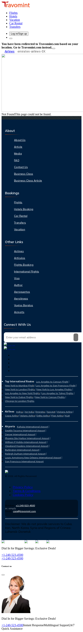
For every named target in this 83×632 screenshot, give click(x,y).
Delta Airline (43, 415)
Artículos (19, 258)
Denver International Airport (20, 434)
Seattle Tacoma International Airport (25, 430)
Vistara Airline (64, 411)
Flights (18, 202)
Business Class (23, 173)
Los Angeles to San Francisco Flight (55, 385)
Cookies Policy (23, 495)
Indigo (19, 411)
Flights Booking (23, 264)
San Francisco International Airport (24, 461)
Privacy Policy (23, 487)
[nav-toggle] (10, 38)
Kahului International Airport (32, 426)
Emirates (40, 411)
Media (18, 153)
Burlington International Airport (22, 449)
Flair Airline (57, 415)
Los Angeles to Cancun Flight (52, 381)
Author (18, 285)
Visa (17, 278)
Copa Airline (12, 415)
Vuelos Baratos (23, 305)
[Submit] (76, 337)
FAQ (16, 160)
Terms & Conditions (27, 491)
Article (18, 146)
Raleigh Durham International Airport (25, 453)
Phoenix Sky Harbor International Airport (27, 438)
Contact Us (21, 167)
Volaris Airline (27, 415)
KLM (67, 415)
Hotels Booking (23, 209)
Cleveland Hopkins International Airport (26, 446)
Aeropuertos (22, 291)
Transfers (20, 222)
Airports (19, 312)
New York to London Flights (20, 389)
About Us (19, 140)
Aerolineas (21, 298)
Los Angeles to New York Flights (22, 393)
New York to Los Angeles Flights (54, 389)
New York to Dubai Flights (19, 397)
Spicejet (51, 411)
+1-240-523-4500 (25, 505)
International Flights (26, 271)
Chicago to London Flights (19, 401)
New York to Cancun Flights (50, 397)
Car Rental (20, 215)
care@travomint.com (24, 511)
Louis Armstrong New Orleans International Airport (33, 457)
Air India (29, 411)
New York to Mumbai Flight (19, 385)
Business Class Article (28, 180)
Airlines (9, 51)
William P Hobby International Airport (25, 442)
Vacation (19, 229)
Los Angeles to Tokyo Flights (57, 393)
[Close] (53, 48)
